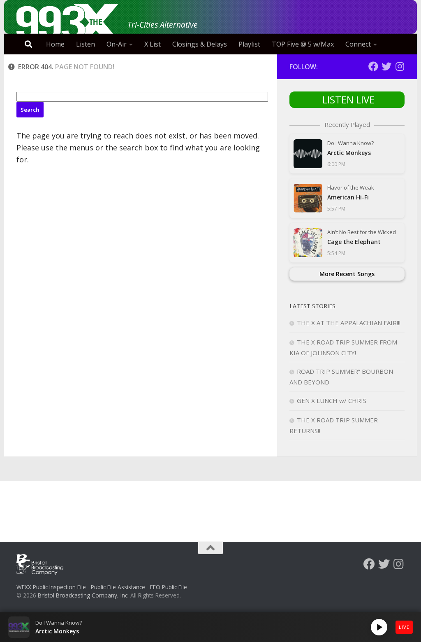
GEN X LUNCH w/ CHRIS (331, 400)
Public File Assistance (118, 587)
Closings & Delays (199, 44)
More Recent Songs (347, 274)
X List (152, 44)
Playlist (249, 44)
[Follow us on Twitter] (386, 66)
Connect (358, 44)
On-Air (116, 44)
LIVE (404, 627)
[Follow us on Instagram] (400, 66)
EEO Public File (168, 587)
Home (55, 44)
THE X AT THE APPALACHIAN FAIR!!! (348, 323)
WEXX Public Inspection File (51, 587)
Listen (85, 44)
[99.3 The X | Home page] (67, 22)
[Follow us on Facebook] (373, 66)
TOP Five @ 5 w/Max (303, 44)
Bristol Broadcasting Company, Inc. (83, 595)
